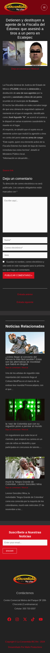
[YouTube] (41, 619)
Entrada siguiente (25, 302)
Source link (8, 170)
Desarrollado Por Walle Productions (25, 647)
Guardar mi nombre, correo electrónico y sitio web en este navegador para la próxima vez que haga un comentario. (23, 266)
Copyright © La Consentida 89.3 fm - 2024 (25, 641)
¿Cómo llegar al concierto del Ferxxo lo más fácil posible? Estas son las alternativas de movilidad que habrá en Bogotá (23, 361)
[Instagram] (17, 619)
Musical (35, 69)
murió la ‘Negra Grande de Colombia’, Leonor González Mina (23, 483)
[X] (25, 619)
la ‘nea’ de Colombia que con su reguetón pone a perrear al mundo (23, 425)
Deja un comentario (20, 69)
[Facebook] (9, 619)
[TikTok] (33, 619)
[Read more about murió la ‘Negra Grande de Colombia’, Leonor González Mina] (25, 467)
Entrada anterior (25, 294)
